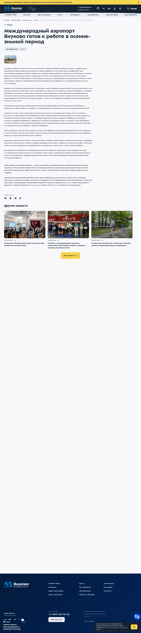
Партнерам (108, 587)
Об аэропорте (16, 20)
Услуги (81, 583)
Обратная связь (84, 10)
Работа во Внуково (87, 595)
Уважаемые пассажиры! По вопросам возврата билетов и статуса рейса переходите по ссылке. (38, 2)
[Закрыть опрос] (22, 620)
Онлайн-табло (54, 583)
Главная (6, 20)
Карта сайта (86, 616)
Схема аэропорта (55, 595)
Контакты (107, 591)
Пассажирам (109, 583)
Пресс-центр (27, 20)
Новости (36, 20)
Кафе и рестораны (55, 591)
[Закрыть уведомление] (138, 2)
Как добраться (85, 587)
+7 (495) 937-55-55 (84, 7)
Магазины (52, 587)
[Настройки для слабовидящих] (109, 8)
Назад (9, 25)
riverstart (91, 621)
